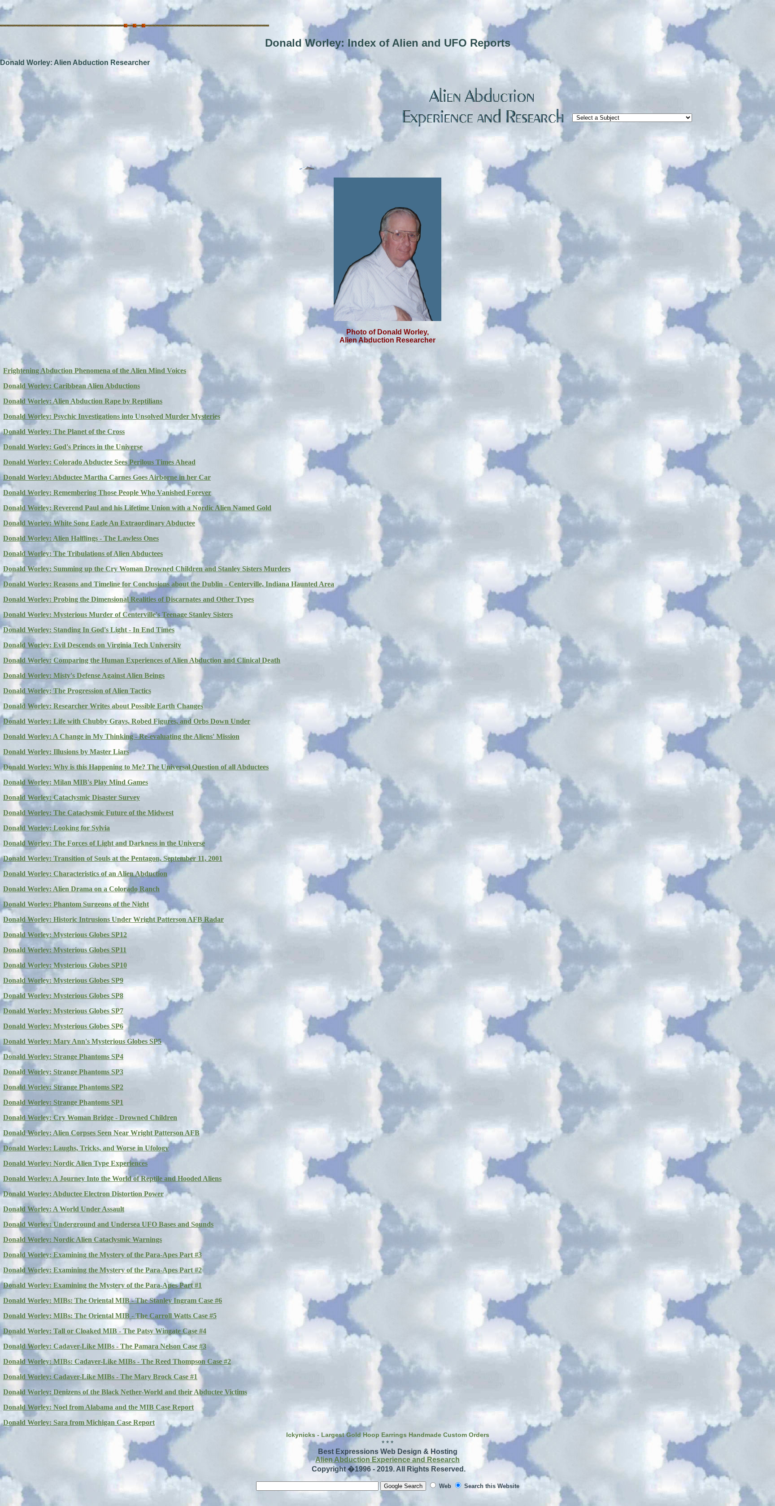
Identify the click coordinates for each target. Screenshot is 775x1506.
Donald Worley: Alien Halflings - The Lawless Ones (81, 538)
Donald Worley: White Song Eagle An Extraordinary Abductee (99, 523)
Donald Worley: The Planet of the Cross (64, 431)
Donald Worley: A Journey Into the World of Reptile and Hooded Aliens (112, 1178)
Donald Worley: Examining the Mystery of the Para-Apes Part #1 (102, 1285)
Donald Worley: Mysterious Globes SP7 (63, 1011)
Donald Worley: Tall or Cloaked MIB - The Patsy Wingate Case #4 (104, 1331)
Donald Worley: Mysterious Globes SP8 (63, 995)
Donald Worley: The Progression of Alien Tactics (77, 690)
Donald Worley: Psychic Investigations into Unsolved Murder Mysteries (111, 416)
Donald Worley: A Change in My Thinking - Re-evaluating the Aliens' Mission (121, 736)
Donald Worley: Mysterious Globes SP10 (65, 965)
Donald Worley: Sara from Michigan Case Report (79, 1422)
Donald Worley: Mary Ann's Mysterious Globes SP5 (82, 1041)
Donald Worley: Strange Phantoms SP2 (63, 1087)
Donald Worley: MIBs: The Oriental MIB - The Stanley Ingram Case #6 (112, 1300)
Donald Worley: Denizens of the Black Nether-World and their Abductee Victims (125, 1392)
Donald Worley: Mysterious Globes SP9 (63, 980)
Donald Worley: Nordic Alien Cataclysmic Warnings (82, 1239)
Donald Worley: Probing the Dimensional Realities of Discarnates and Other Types (128, 599)
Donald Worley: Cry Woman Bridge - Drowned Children (90, 1117)
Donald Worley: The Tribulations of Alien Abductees (83, 553)
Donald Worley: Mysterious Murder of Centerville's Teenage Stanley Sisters (118, 614)
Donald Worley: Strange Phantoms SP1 (63, 1102)
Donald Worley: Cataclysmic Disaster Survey (71, 797)
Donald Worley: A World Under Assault (63, 1209)
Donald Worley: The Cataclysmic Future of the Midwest (88, 812)
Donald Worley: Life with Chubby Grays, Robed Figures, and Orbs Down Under (126, 721)
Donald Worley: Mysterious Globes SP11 (64, 950)
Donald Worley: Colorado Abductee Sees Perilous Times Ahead (99, 462)
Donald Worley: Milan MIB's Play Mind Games (75, 782)
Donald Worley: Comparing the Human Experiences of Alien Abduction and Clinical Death (141, 660)
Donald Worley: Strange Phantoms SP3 (63, 1072)
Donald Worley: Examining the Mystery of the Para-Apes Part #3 (102, 1255)
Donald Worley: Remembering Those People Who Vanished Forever (107, 492)
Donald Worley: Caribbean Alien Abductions (71, 386)
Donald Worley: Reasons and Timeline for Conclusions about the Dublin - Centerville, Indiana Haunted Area (168, 584)
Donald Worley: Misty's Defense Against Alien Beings (84, 675)
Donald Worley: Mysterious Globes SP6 (63, 1026)
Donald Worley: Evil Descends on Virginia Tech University (92, 645)
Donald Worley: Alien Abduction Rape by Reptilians (82, 401)
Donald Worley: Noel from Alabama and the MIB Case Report (98, 1407)
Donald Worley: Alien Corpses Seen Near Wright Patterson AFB (101, 1133)
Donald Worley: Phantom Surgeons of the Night (76, 904)
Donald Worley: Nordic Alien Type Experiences (75, 1163)
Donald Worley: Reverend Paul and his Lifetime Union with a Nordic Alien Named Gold (137, 508)
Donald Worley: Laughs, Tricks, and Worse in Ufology (86, 1148)
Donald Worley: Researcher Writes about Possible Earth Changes (103, 706)
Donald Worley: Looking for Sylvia (56, 828)
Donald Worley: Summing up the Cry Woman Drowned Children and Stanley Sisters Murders (147, 569)
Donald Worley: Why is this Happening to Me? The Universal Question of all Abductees (136, 767)
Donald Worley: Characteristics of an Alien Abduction (85, 873)
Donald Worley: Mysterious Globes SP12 (65, 934)
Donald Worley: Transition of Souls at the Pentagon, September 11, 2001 (112, 858)
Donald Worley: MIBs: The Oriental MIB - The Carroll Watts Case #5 (110, 1315)
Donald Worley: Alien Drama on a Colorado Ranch (81, 889)
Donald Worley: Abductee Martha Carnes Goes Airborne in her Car (107, 477)
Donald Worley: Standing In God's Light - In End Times (88, 630)
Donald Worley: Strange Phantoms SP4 (63, 1056)
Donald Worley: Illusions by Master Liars (66, 751)
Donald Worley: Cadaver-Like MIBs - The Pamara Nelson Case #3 (104, 1346)
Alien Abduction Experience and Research (387, 1459)
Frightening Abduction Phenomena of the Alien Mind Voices (94, 370)
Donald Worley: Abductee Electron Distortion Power (83, 1194)
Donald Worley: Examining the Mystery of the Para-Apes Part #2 (102, 1270)
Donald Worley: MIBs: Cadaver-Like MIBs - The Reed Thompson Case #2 (117, 1361)
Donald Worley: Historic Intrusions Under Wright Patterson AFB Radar (113, 919)
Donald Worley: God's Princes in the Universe (73, 447)
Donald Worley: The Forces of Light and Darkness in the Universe (104, 843)
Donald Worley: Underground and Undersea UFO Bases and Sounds (108, 1224)
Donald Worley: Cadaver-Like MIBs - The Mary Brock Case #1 (100, 1376)
